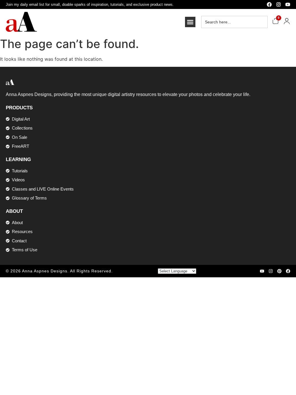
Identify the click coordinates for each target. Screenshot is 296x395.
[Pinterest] (279, 271)
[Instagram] (278, 4)
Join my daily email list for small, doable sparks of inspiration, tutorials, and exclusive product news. (90, 4)
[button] (190, 22)
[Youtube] (287, 4)
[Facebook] (269, 4)
